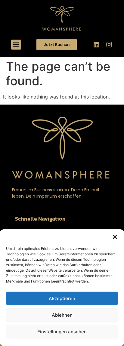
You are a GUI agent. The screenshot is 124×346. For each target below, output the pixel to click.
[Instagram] (109, 44)
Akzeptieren (62, 298)
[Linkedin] (96, 44)
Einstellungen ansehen (62, 332)
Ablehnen (62, 315)
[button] (115, 237)
